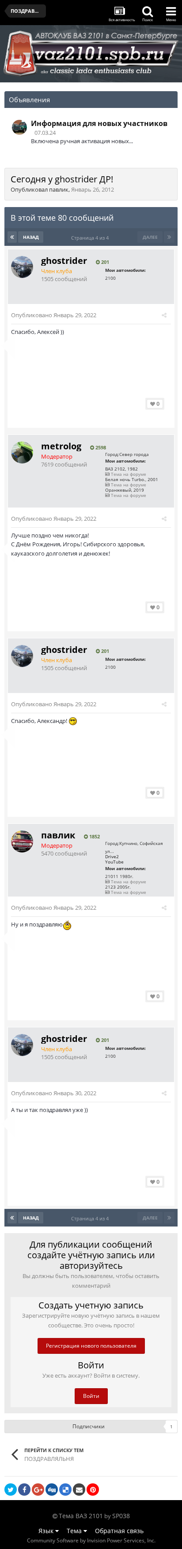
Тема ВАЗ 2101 (81, 1516)
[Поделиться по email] (79, 1489)
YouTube (114, 862)
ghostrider (64, 261)
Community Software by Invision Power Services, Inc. (91, 1540)
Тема (75, 1531)
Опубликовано (53, 315)
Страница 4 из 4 (91, 237)
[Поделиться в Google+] (38, 1489)
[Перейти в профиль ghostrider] (22, 267)
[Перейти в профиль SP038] (19, 127)
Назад (31, 237)
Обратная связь (119, 1531)
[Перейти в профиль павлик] (22, 841)
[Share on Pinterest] (93, 1489)
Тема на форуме (128, 474)
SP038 (121, 1516)
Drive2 (112, 856)
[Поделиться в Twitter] (10, 1489)
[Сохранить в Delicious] (65, 1489)
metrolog (61, 446)
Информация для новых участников (99, 123)
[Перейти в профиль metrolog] (22, 452)
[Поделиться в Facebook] (24, 1489)
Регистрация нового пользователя (91, 1345)
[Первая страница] (12, 237)
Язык (46, 1531)
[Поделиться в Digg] (52, 1489)
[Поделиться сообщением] (164, 315)
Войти (91, 1396)
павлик (58, 189)
